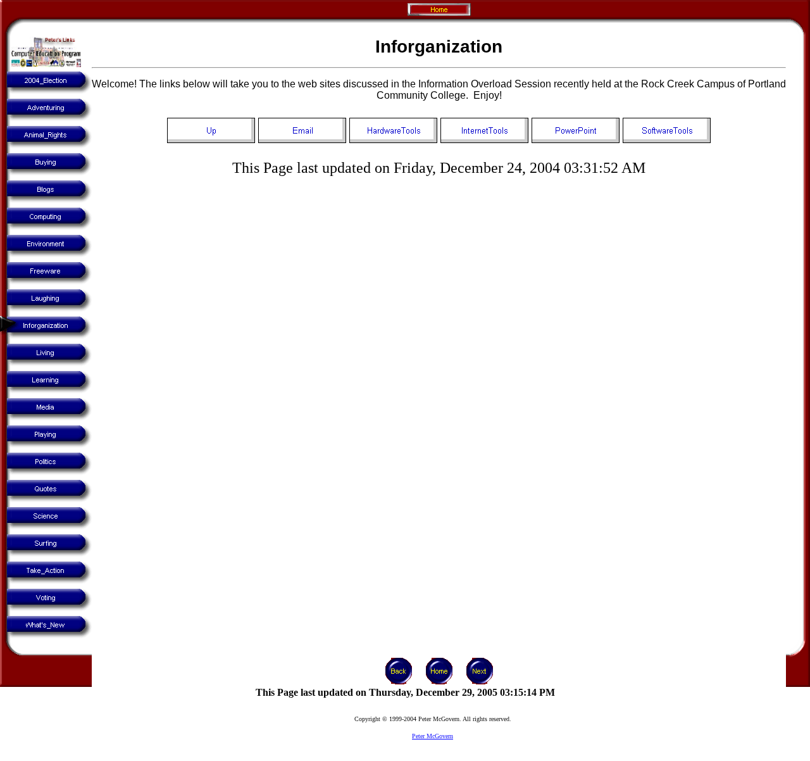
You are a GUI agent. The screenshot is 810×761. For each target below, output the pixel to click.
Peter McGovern (432, 736)
